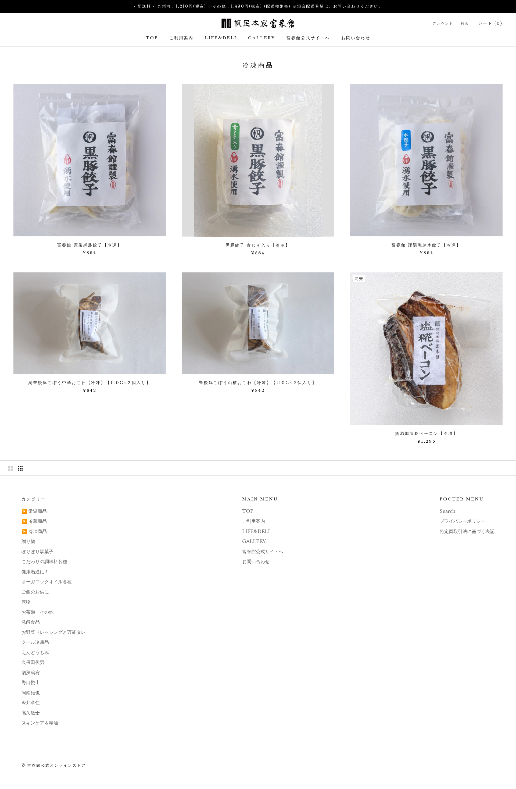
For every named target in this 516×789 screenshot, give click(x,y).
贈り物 (28, 541)
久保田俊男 (33, 662)
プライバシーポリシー (462, 521)
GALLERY (261, 37)
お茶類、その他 (37, 612)
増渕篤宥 (31, 673)
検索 (465, 23)
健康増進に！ (35, 572)
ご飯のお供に (35, 592)
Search (448, 511)
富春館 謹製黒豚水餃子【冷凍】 (426, 244)
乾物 (26, 602)
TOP (152, 37)
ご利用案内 (181, 37)
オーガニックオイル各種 (47, 582)
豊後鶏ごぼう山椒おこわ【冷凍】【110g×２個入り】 (258, 382)
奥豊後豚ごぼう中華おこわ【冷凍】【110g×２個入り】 (89, 382)
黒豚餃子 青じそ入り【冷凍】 (257, 245)
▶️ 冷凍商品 (34, 531)
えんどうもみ (35, 652)
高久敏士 (31, 713)
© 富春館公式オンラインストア (54, 765)
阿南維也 (31, 693)
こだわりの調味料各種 (44, 561)
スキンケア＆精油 (40, 723)
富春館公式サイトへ (308, 37)
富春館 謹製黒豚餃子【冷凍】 (89, 244)
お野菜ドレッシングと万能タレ (53, 632)
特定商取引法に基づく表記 (467, 531)
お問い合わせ (355, 37)
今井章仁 (31, 703)
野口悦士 (31, 682)
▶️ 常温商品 (34, 511)
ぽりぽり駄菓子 (37, 552)
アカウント (442, 23)
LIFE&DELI (221, 37)
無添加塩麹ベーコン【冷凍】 (426, 433)
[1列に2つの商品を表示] (10, 468)
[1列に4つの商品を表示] (20, 468)
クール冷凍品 (35, 642)
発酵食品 (31, 622)
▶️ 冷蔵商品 (34, 521)
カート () (490, 23)
